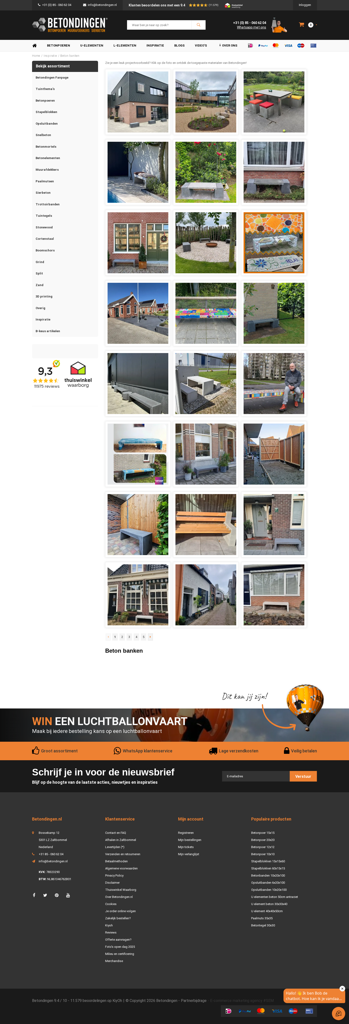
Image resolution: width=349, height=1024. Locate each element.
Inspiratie (155, 45)
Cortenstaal (45, 239)
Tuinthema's (45, 89)
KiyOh (117, 1000)
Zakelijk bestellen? (118, 918)
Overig (40, 308)
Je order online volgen (120, 911)
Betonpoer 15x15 (262, 833)
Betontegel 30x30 (263, 925)
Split (39, 273)
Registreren (186, 833)
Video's (201, 45)
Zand (39, 285)
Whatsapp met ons (251, 27)
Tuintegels (44, 215)
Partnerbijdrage (194, 1000)
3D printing (44, 296)
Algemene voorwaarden (121, 868)
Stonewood (44, 227)
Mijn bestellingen (189, 840)
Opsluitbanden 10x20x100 (269, 890)
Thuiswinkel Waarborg (120, 890)
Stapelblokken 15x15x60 (268, 861)
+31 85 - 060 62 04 (51, 854)
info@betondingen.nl (102, 5)
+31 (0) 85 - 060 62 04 (56, 5)
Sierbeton (43, 192)
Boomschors (45, 250)
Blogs (179, 45)
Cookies (111, 904)
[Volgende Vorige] (150, 637)
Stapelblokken (46, 112)
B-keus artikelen (48, 331)
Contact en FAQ (115, 833)
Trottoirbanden (48, 204)
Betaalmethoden (116, 861)
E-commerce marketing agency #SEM (242, 1000)
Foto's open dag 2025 (120, 946)
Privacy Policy (114, 875)
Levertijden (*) (114, 847)
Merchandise (114, 961)
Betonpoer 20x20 (262, 840)
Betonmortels (46, 146)
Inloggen (305, 5)
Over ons (229, 45)
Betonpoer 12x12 (262, 847)
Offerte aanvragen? (118, 939)
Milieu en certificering (119, 954)
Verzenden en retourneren (122, 854)
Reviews (111, 932)
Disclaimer (112, 882)
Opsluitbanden (47, 123)
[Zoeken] (198, 25)
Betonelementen (48, 158)
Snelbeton (43, 135)
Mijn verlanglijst (188, 854)
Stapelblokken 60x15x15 (268, 868)
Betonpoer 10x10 (262, 854)
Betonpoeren (58, 45)
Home (34, 46)
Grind (40, 262)
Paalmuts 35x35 (262, 918)
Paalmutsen (45, 181)
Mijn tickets (186, 847)
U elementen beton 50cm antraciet (274, 897)
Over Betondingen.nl (119, 897)
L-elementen (124, 45)
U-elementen (91, 45)
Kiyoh (109, 925)
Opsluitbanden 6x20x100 (268, 882)
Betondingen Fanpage (52, 77)
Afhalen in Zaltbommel (120, 840)
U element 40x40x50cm (267, 911)
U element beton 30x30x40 (269, 904)
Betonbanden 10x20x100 (268, 875)
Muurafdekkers (47, 169)
